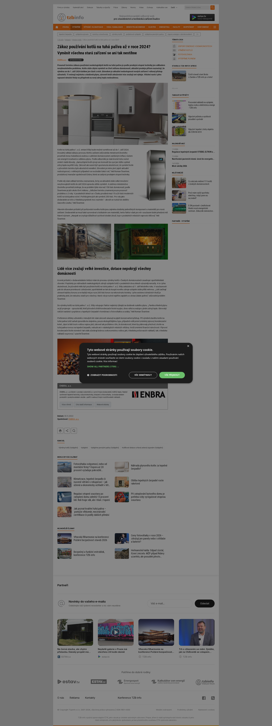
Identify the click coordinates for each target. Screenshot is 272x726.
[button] (136, 366)
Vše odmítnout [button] (143, 375)
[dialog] (136, 363)
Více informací (110, 361)
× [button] (188, 346)
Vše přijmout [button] (172, 375)
